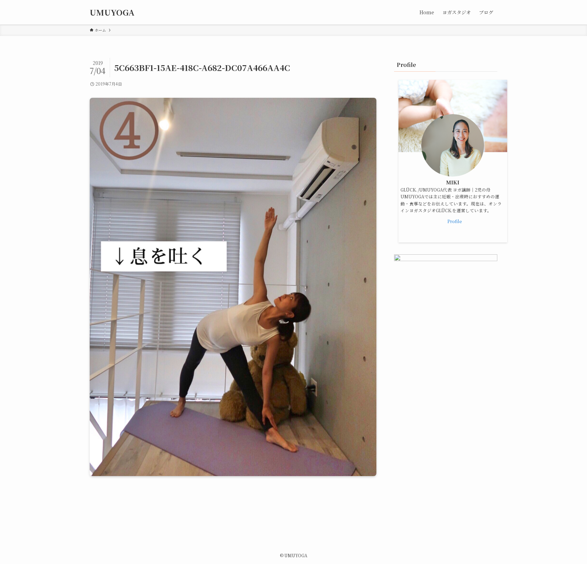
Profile (454, 221)
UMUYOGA (112, 12)
